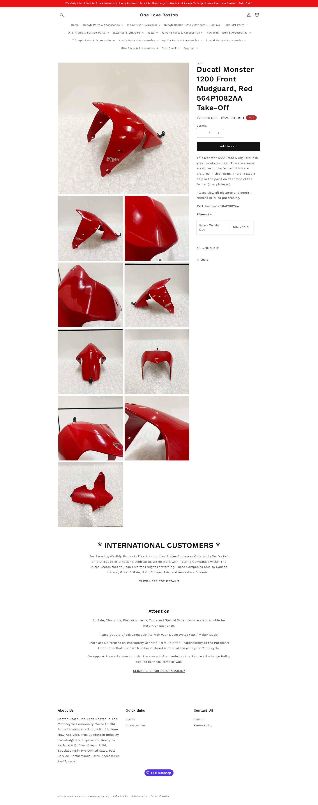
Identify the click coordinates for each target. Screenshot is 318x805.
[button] (62, 15)
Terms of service (160, 796)
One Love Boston (77, 796)
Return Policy (203, 725)
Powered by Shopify (98, 796)
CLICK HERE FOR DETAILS (159, 581)
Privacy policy (140, 796)
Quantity (202, 125)
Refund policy (120, 796)
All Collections (135, 725)
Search (130, 718)
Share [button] (204, 259)
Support (199, 718)
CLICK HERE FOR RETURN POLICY (159, 671)
